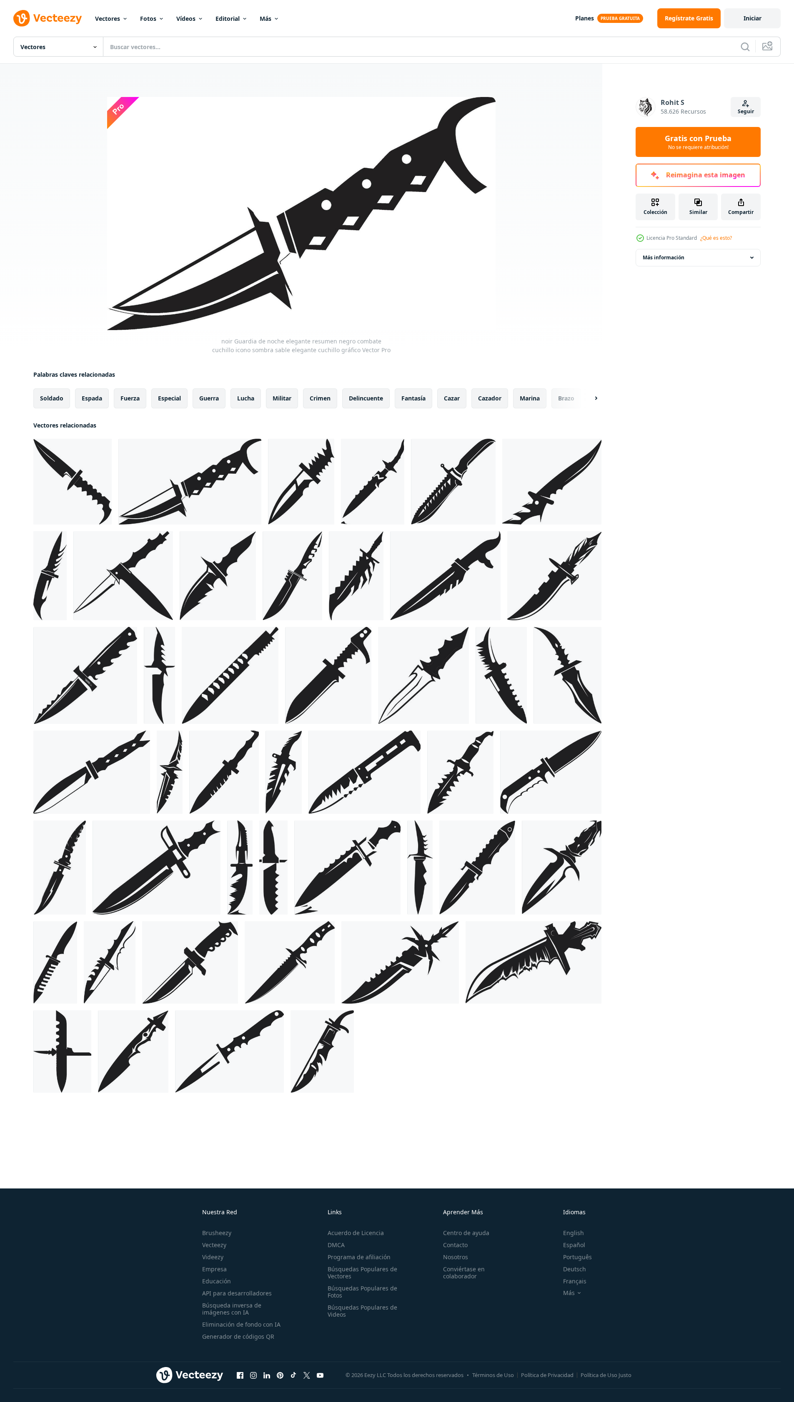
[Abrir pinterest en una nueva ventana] (280, 1375)
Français (574, 1281)
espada (92, 398)
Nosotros (455, 1257)
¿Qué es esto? (716, 237)
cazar (452, 398)
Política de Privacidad (547, 1375)
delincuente (366, 398)
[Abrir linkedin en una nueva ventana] (266, 1375)
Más (265, 18)
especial (169, 398)
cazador (489, 398)
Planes (584, 18)
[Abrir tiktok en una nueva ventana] (293, 1375)
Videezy (212, 1257)
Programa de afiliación (359, 1257)
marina (530, 398)
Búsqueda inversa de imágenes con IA (231, 1308)
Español (574, 1245)
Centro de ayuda (466, 1233)
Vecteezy (214, 1245)
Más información (663, 257)
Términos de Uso (493, 1375)
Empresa (214, 1269)
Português (577, 1257)
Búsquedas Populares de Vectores (362, 1272)
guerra (209, 398)
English (573, 1233)
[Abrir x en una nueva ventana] (306, 1375)
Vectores (107, 18)
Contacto (455, 1245)
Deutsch (574, 1269)
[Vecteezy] (47, 18)
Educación (216, 1281)
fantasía (413, 398)
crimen (320, 398)
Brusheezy (216, 1233)
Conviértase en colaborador (464, 1272)
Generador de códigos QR (238, 1336)
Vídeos (185, 18)
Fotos (148, 18)
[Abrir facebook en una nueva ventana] (240, 1375)
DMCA (336, 1245)
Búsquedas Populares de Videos (362, 1310)
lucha (245, 398)
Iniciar (752, 18)
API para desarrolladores (237, 1293)
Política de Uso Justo (606, 1375)
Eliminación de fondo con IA (241, 1324)
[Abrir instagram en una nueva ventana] (253, 1375)
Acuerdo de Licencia (356, 1233)
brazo (566, 398)
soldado (51, 398)
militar (282, 398)
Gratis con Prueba (698, 142)
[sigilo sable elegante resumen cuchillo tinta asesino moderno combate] (159, 675)
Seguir (746, 111)
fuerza (130, 398)
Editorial (227, 18)
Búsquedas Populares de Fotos (362, 1291)
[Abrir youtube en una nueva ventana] (320, 1375)
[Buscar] (745, 47)
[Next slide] (589, 398)
